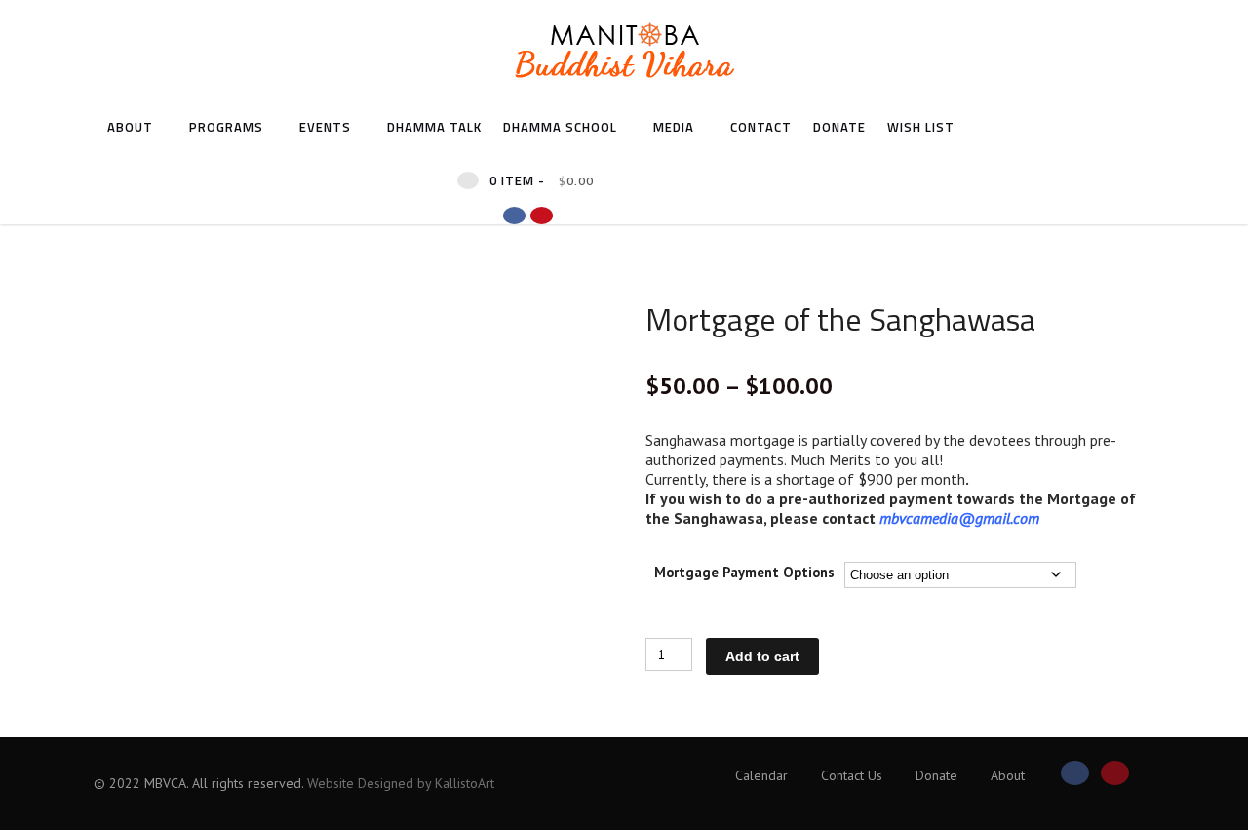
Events (325, 127)
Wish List (921, 127)
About (130, 127)
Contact (761, 127)
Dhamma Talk (434, 127)
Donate (839, 127)
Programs (226, 127)
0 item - (541, 180)
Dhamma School (560, 127)
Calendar (761, 775)
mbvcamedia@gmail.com (959, 518)
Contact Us (851, 775)
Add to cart (762, 656)
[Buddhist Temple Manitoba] (624, 91)
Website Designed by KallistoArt (400, 783)
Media (673, 127)
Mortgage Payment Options (744, 573)
